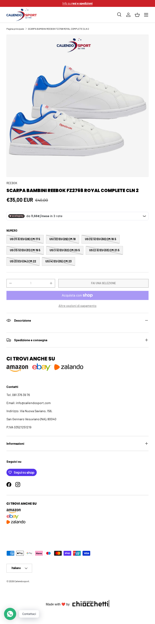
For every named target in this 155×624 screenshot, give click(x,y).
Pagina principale (15, 28)
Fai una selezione (103, 283)
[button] (137, 14)
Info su (77, 3)
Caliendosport (21, 581)
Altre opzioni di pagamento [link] (77, 305)
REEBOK (11, 183)
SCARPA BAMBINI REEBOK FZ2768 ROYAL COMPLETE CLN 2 (58, 28)
